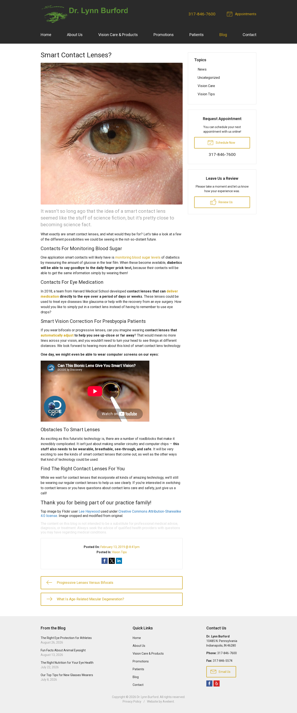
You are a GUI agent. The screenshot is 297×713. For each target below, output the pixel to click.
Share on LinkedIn (119, 561)
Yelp (217, 683)
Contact (249, 34)
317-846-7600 (202, 14)
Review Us (225, 202)
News (202, 69)
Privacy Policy (132, 701)
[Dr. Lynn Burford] (84, 14)
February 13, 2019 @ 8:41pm (120, 547)
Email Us (224, 671)
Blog (223, 34)
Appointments (245, 14)
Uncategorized (209, 78)
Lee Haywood (89, 511)
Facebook (209, 683)
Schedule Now (225, 142)
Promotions (164, 34)
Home (46, 34)
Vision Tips (119, 552)
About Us (75, 34)
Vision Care (206, 86)
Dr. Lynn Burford (148, 697)
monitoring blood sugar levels (137, 257)
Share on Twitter (112, 561)
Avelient (168, 701)
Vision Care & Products (118, 34)
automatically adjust (57, 335)
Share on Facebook (105, 561)
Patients (196, 34)
